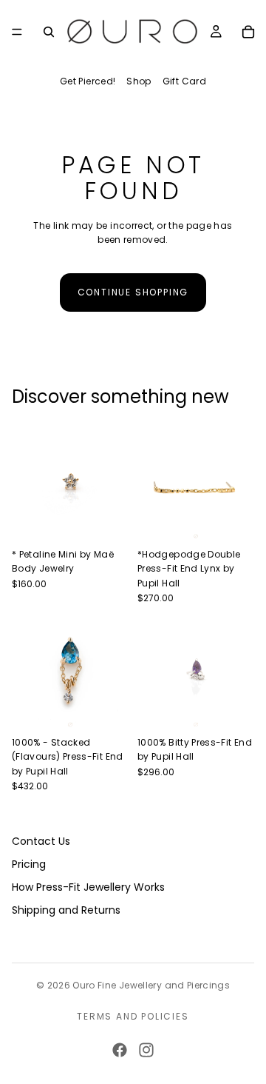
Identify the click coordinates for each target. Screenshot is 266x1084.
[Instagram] (146, 1050)
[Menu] (17, 32)
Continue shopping (133, 292)
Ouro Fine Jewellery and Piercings (151, 985)
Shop (138, 81)
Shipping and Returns (66, 910)
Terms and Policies (132, 1016)
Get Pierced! (87, 81)
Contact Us (41, 841)
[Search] (49, 32)
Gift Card (184, 81)
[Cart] (248, 32)
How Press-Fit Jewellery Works (88, 887)
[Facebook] (120, 1050)
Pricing (29, 864)
